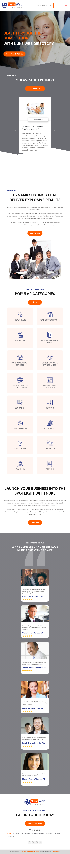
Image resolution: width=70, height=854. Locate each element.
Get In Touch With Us (14, 54)
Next (55, 131)
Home (9, 833)
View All (35, 302)
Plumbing (49, 833)
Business (16, 833)
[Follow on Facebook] (29, 842)
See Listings (35, 233)
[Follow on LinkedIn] (40, 842)
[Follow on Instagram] (36, 842)
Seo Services (25, 833)
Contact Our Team (35, 823)
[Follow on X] (33, 842)
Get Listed (35, 523)
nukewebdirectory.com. (31, 852)
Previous (15, 131)
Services (57, 833)
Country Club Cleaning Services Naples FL (32, 128)
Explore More (35, 89)
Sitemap (56, 852)
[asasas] (53, 5)
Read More (38, 119)
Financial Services (38, 833)
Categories (10, 836)
